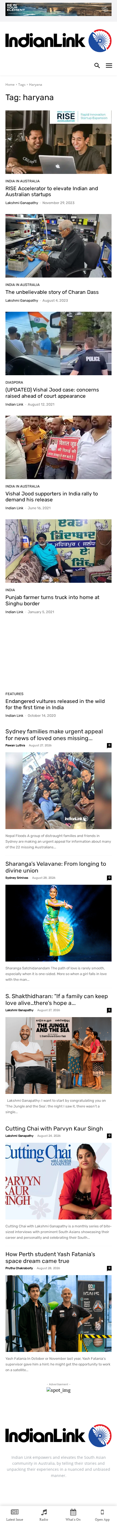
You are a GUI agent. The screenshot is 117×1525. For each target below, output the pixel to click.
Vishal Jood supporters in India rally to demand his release (51, 497)
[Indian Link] (58, 41)
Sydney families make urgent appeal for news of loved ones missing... (54, 734)
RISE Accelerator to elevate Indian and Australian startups (51, 191)
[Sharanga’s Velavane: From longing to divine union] (58, 923)
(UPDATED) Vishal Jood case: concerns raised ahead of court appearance (52, 393)
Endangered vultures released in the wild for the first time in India (55, 704)
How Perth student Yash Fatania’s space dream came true (50, 1257)
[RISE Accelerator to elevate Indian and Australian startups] (58, 142)
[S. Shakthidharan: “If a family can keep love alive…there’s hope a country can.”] (58, 1055)
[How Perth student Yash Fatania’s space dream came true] (58, 1313)
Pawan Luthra (15, 745)
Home (10, 84)
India (10, 590)
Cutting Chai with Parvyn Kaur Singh (54, 1128)
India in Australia (22, 181)
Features (14, 694)
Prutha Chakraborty (19, 1268)
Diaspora (14, 382)
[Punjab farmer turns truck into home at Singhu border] (58, 551)
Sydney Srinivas (16, 878)
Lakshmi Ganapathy (21, 203)
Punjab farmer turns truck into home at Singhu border (52, 600)
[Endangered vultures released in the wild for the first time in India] (58, 655)
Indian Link (14, 404)
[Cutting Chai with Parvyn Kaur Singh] (58, 1181)
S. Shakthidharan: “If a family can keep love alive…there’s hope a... (56, 999)
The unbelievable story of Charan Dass (52, 292)
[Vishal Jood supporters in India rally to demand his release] (58, 447)
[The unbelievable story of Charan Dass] (58, 246)
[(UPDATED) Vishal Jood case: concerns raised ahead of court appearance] (58, 343)
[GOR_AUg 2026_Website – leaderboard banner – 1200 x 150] (58, 9)
